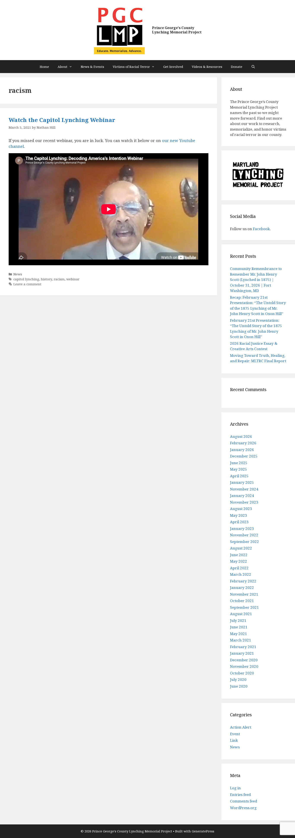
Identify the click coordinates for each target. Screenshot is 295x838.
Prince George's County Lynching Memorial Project (176, 29)
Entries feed (240, 794)
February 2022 (243, 581)
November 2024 (244, 489)
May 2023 (238, 515)
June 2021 (238, 626)
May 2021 (238, 633)
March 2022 (240, 574)
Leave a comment (27, 284)
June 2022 (238, 554)
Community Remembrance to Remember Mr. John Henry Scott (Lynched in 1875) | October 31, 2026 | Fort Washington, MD (256, 279)
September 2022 (244, 541)
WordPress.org (243, 807)
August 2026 (241, 436)
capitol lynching (26, 279)
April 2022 (239, 567)
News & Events (92, 66)
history (46, 279)
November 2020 (244, 666)
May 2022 (238, 561)
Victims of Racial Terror (131, 66)
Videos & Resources (207, 66)
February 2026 (243, 442)
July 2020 (238, 679)
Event (235, 733)
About (62, 66)
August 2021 (241, 613)
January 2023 (242, 528)
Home (44, 66)
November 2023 (244, 502)
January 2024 (242, 495)
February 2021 (243, 646)
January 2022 (242, 587)
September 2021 (244, 607)
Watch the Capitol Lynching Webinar (62, 120)
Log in (235, 787)
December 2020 (244, 659)
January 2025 (242, 482)
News (17, 274)
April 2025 (239, 475)
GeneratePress (203, 831)
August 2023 (241, 508)
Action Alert (240, 727)
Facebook (261, 228)
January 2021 (242, 653)
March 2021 (240, 640)
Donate (236, 66)
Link (234, 740)
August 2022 (241, 548)
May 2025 (238, 469)
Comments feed (243, 801)
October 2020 (242, 673)
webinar (72, 279)
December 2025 (244, 456)
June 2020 (238, 686)
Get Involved (173, 66)
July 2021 (238, 620)
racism (59, 279)
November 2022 (244, 534)
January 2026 (242, 449)
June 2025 (238, 462)
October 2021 (242, 600)
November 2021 (244, 594)
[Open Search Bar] (253, 66)
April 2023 (239, 521)
